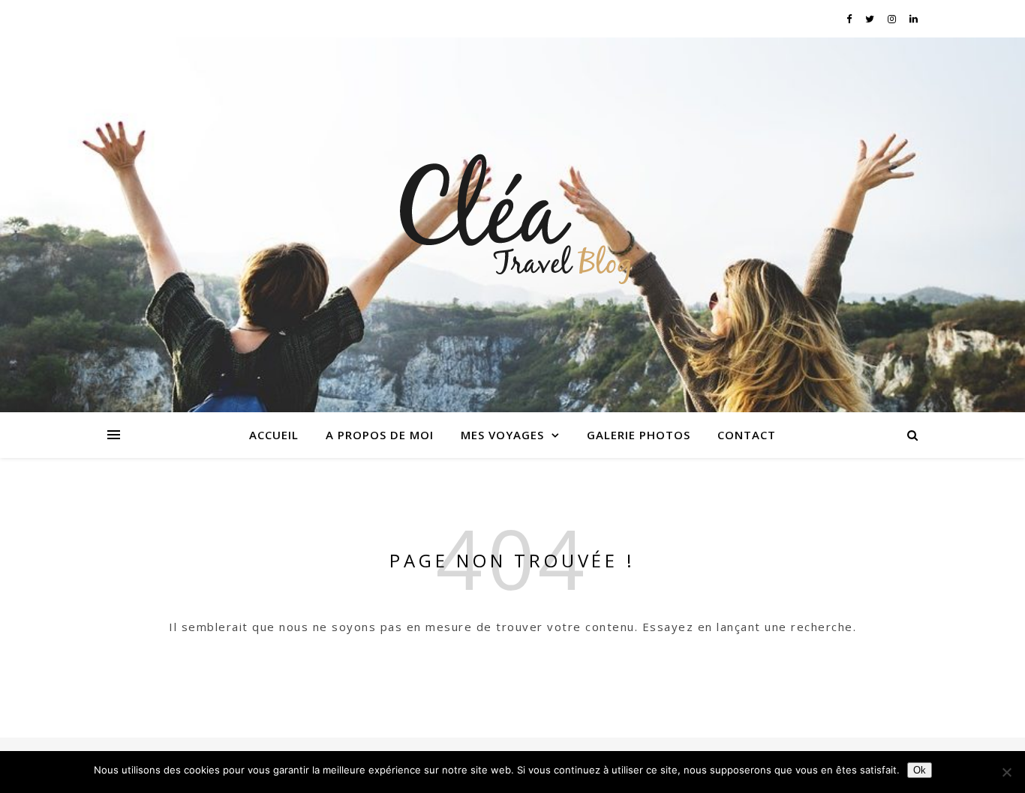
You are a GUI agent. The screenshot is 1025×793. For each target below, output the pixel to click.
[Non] (1006, 772)
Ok (919, 770)
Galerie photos (638, 434)
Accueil (274, 434)
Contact (746, 434)
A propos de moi (380, 434)
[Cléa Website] (512, 216)
